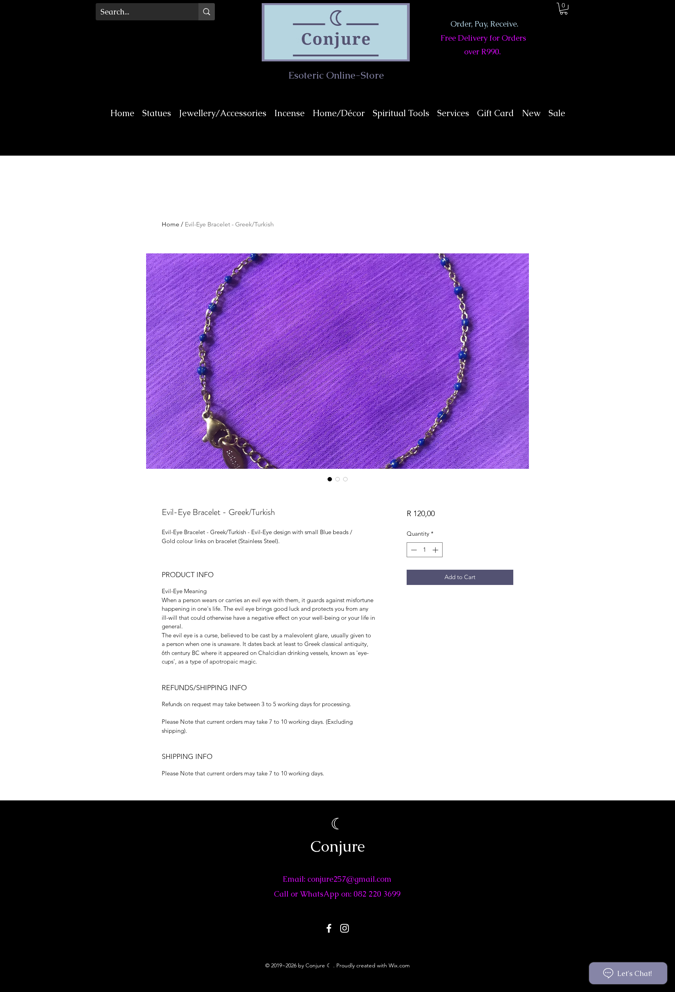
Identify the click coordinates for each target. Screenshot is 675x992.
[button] (564, 8)
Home (170, 224)
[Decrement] (413, 550)
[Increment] (436, 550)
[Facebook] (329, 928)
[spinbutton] (424, 550)
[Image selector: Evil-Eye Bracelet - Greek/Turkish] (330, 479)
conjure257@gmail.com (349, 879)
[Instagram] (344, 928)
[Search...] (206, 11)
